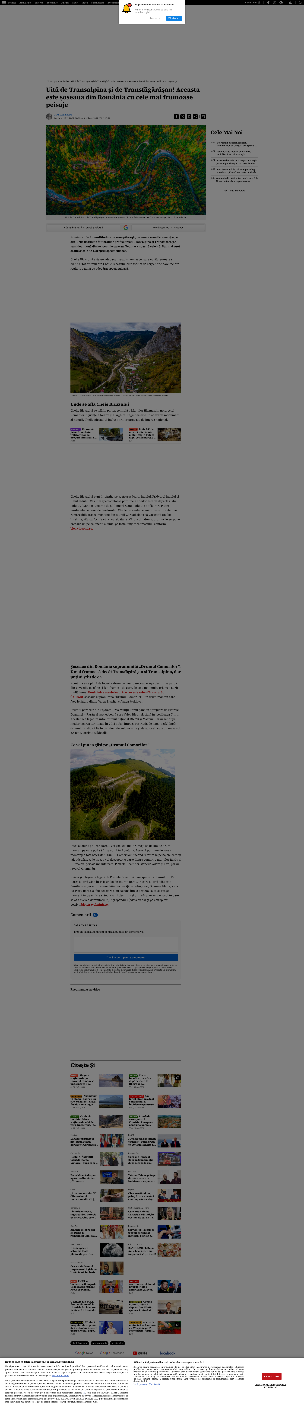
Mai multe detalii (60, 1375)
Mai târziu (155, 18)
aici (84, 1393)
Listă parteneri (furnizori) (146, 1384)
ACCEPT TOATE (271, 1376)
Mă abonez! (174, 18)
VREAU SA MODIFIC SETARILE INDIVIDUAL (270, 1386)
